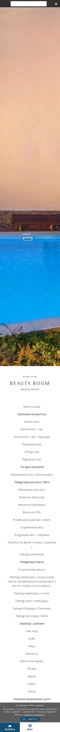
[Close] (56, 3)
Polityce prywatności (34, 714)
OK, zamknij (30, 719)
